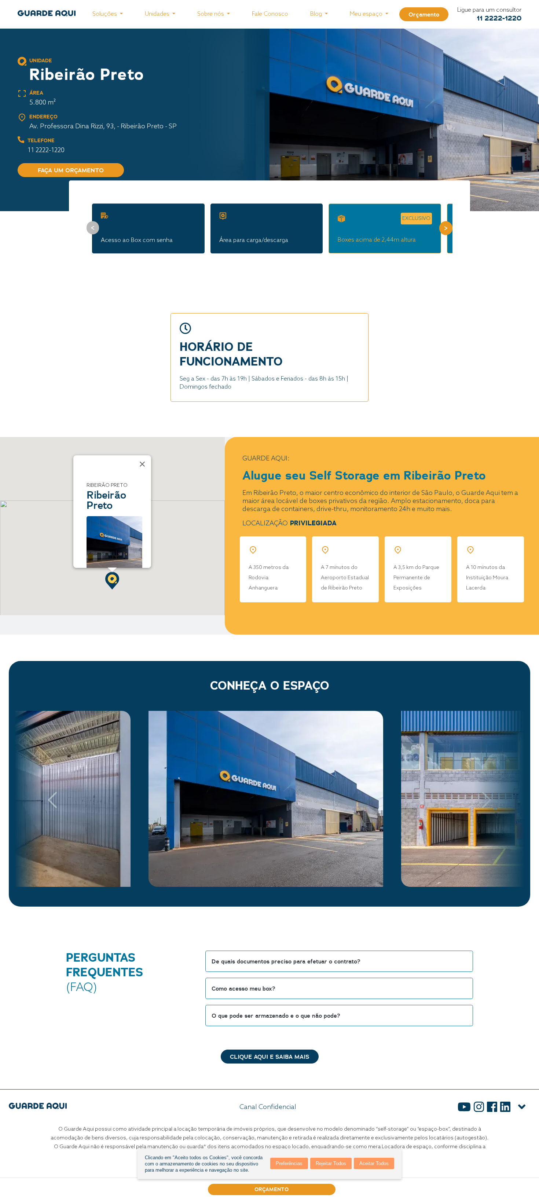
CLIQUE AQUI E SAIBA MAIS (269, 1056)
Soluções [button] (105, 14)
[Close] (142, 464)
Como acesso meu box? (243, 988)
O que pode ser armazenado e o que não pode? (276, 1015)
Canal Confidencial (267, 1107)
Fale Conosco (270, 14)
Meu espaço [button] (367, 14)
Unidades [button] (158, 14)
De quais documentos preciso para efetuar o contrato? (286, 961)
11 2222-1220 (499, 18)
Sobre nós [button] (211, 14)
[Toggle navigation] (521, 1107)
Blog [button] (316, 14)
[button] (112, 581)
